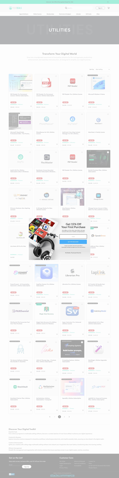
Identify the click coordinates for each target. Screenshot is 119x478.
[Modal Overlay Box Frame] (59, 239)
